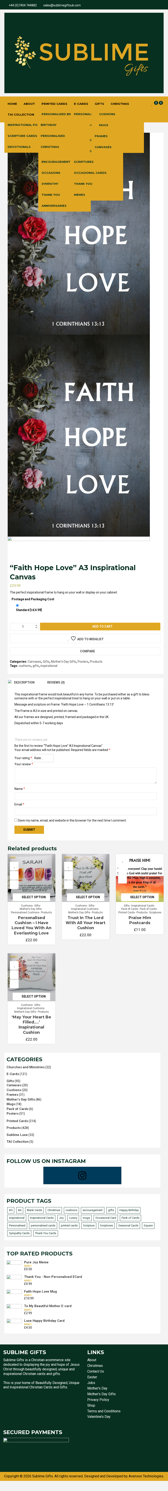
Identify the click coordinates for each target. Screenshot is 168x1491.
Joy (61, 1217)
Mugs (103, 125)
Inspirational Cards (142, 905)
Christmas (120, 103)
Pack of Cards (129, 909)
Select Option (34, 897)
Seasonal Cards (128, 1225)
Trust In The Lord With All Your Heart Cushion (85, 923)
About (29, 103)
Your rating (23, 758)
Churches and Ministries (26, 1067)
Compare (87, 651)
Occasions (51, 172)
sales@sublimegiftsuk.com (62, 5)
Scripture (88, 1225)
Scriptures (84, 161)
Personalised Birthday (62, 114)
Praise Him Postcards (140, 920)
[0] (151, 104)
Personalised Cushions (25, 912)
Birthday (48, 125)
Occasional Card (105, 1217)
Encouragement (56, 161)
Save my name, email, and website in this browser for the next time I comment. (72, 820)
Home (12, 103)
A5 (10, 1210)
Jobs (91, 1383)
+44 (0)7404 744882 (23, 5)
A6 (19, 1210)
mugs (86, 1217)
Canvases (103, 147)
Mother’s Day (97, 1388)
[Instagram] (82, 1175)
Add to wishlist (90, 639)
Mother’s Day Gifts (63, 661)
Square (148, 1225)
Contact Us (95, 1371)
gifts (36, 666)
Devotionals (19, 147)
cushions (25, 666)
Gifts (99, 103)
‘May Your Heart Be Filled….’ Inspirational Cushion (31, 1025)
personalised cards (43, 1225)
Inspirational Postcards (30, 125)
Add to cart (102, 626)
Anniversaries (54, 205)
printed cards (69, 1225)
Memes (79, 194)
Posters (83, 661)
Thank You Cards (45, 1233)
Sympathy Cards (19, 1233)
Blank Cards (34, 1210)
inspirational (48, 666)
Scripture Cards (22, 136)
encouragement (93, 1210)
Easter (92, 1377)
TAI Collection (21, 114)
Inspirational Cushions (84, 909)
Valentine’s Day (98, 1417)
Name (19, 789)
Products (96, 661)
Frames (101, 136)
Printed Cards (54, 103)
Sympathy (50, 183)
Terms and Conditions (104, 1411)
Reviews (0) (56, 682)
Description (24, 682)
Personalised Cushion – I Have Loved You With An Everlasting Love (31, 925)
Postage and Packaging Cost (33, 599)
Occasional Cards (90, 172)
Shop (91, 1405)
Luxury (73, 1217)
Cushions (107, 114)
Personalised (53, 136)
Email (19, 804)
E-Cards (81, 103)
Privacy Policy (98, 1400)
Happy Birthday (129, 1210)
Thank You (51, 194)
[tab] (24, 682)
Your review (23, 764)
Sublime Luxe (17, 1135)
